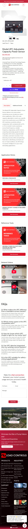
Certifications (4, 497)
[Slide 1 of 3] (10, 37)
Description (7, 105)
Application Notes (5, 492)
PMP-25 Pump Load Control (7, 463)
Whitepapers (4, 488)
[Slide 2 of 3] (14, 37)
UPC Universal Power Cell (6, 465)
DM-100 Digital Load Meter (7, 477)
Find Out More (14, 422)
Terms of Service (5, 503)
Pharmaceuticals (17, 463)
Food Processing (17, 474)
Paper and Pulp (17, 471)
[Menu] (4, 4)
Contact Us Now (7, 446)
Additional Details (17, 105)
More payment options (14, 92)
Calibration (4, 77)
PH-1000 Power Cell (5, 480)
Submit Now (13, 401)
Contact (3, 499)
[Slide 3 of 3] (17, 37)
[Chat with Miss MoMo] (24, 525)
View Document (14, 183)
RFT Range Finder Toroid (6, 482)
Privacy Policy (4, 501)
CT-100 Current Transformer (7, 475)
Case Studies (4, 490)
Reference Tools (4, 495)
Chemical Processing (18, 465)
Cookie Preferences (5, 506)
